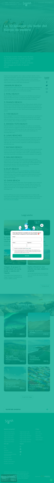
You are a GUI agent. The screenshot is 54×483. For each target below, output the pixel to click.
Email (14, 236)
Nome (14, 242)
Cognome (29, 242)
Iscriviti (27, 255)
